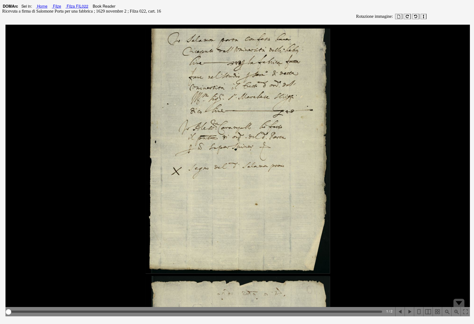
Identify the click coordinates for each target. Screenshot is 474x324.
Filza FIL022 (77, 6)
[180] (424, 16)
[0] (398, 16)
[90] (407, 16)
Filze (56, 6)
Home (41, 6)
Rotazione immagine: (373, 16)
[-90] (415, 16)
